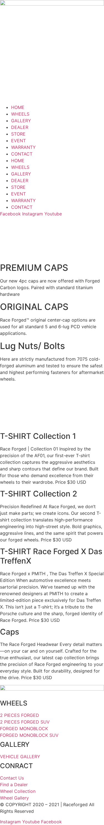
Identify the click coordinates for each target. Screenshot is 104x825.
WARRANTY (23, 147)
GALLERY (21, 120)
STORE (18, 134)
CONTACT (21, 154)
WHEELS (20, 114)
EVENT (18, 140)
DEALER (19, 127)
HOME (17, 107)
